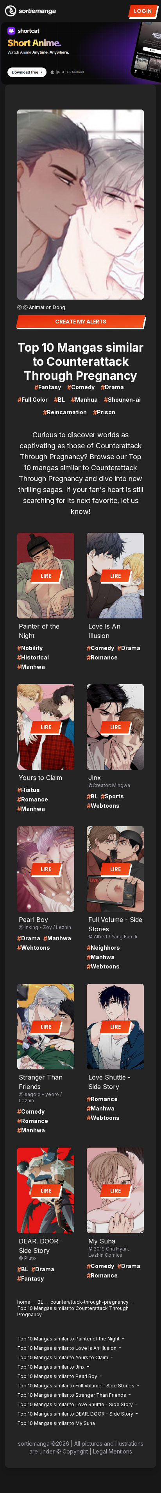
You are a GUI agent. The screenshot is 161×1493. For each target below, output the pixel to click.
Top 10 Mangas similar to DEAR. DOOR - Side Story (75, 1414)
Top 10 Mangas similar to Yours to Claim (62, 1357)
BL (40, 1302)
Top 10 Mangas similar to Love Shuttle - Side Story (75, 1404)
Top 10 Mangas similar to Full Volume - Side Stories (75, 1386)
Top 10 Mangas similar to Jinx (51, 1367)
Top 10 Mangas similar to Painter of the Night (68, 1339)
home (23, 1302)
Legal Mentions (112, 1451)
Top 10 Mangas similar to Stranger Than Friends (71, 1395)
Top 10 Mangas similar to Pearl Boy (57, 1376)
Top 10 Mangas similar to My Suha (56, 1423)
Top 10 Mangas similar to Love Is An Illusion (66, 1348)
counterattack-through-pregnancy (89, 1302)
